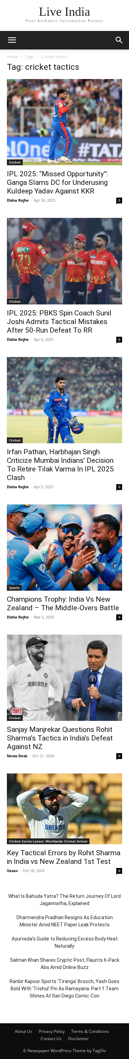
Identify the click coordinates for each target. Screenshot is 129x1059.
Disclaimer (78, 1038)
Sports (14, 587)
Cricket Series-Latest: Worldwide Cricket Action (48, 841)
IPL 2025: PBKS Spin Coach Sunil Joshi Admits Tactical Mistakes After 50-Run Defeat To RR (59, 321)
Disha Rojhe (18, 200)
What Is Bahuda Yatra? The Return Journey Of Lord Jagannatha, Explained (64, 899)
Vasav (12, 870)
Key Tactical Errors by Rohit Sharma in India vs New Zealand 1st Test (63, 857)
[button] (12, 40)
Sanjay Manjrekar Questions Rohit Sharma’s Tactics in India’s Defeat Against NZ (60, 738)
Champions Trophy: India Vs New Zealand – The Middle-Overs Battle (63, 603)
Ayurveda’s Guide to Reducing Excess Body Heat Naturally (65, 942)
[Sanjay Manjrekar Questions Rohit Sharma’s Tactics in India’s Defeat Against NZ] (64, 678)
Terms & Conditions (90, 1031)
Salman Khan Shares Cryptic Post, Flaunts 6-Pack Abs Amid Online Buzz (64, 963)
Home (13, 56)
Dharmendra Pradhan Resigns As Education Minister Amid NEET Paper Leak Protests (65, 921)
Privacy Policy (52, 1031)
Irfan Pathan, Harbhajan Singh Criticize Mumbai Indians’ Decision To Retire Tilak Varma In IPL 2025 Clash (60, 465)
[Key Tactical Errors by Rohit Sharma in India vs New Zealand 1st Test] (64, 808)
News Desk (17, 755)
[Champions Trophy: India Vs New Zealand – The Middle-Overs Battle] (64, 547)
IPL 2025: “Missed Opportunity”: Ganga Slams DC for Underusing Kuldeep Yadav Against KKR (57, 182)
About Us (23, 1031)
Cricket (15, 162)
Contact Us (51, 1038)
